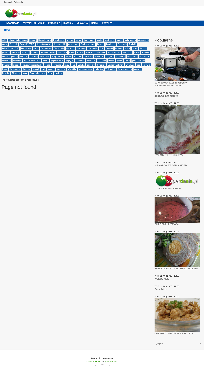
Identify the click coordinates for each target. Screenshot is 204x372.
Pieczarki (80, 61)
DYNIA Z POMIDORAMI (168, 188)
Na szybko (132, 56)
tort (43, 69)
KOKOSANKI (162, 278)
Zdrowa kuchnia (125, 69)
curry (4, 44)
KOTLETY (127, 52)
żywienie (58, 73)
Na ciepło (99, 56)
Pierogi (111, 61)
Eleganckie (59, 48)
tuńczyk (51, 69)
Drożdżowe (26, 48)
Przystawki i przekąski (32, 65)
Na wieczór (144, 56)
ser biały (91, 65)
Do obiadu (122, 44)
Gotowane (81, 48)
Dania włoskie (59, 44)
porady (16, 65)
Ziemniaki (16, 73)
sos (138, 65)
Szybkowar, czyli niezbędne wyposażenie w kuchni (171, 84)
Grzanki (109, 48)
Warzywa (61, 69)
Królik (136, 52)
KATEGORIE (54, 23)
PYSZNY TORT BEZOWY (169, 155)
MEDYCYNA (82, 23)
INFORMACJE (12, 23)
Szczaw (26, 69)
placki (127, 61)
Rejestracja (18, 2)
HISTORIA (68, 23)
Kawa (71, 52)
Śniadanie (130, 65)
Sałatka (81, 65)
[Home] (22, 13)
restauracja (58, 65)
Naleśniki (17, 61)
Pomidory (6, 65)
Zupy (50, 73)
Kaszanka (62, 52)
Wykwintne (110, 69)
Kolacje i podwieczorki (96, 52)
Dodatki (132, 44)
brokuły (70, 40)
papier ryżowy (57, 61)
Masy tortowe (57, 56)
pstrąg (47, 65)
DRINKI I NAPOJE (10, 48)
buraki (78, 40)
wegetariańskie (85, 69)
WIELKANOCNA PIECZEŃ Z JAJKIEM (176, 268)
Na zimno (6, 61)
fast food (70, 48)
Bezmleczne (58, 40)
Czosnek (13, 44)
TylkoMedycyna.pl (111, 361)
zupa (25, 73)
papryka (69, 61)
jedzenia (6, 52)
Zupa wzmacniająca (166, 95)
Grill (101, 48)
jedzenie (15, 52)
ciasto (119, 40)
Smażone (101, 65)
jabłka (127, 48)
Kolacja (80, 52)
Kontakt (89, 361)
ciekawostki (143, 40)
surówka (146, 65)
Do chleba (110, 44)
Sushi (4, 69)
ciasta (99, 40)
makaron (34, 56)
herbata (118, 48)
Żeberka (5, 73)
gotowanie (92, 48)
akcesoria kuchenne (18, 40)
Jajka (134, 48)
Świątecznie (15, 69)
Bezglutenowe (44, 40)
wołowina (99, 69)
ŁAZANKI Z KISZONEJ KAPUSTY (174, 333)
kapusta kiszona (48, 52)
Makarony (44, 56)
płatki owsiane (138, 61)
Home (7, 30)
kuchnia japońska (10, 56)
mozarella (88, 56)
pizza (119, 61)
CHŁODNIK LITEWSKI (167, 224)
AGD (4, 40)
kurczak (23, 56)
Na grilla (109, 56)
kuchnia (145, 52)
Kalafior (25, 52)
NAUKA (94, 23)
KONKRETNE (114, 52)
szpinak (36, 69)
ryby (67, 65)
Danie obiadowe (88, 44)
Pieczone (102, 61)
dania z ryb (73, 44)
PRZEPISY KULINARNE (34, 23)
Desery (100, 44)
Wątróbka (72, 69)
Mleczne (77, 56)
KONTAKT (107, 23)
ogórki (46, 61)
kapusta (34, 52)
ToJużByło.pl (98, 361)
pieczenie (91, 61)
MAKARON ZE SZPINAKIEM (171, 165)
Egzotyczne (46, 48)
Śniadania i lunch (115, 65)
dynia (36, 48)
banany (32, 40)
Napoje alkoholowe (32, 61)
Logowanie (8, 2)
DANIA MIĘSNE (27, 44)
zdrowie (137, 69)
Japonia (143, 48)
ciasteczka (109, 40)
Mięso (68, 56)
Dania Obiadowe (43, 44)
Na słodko (120, 56)
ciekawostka (130, 40)
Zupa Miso (161, 289)
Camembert (89, 40)
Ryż (73, 65)
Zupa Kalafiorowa (37, 73)
